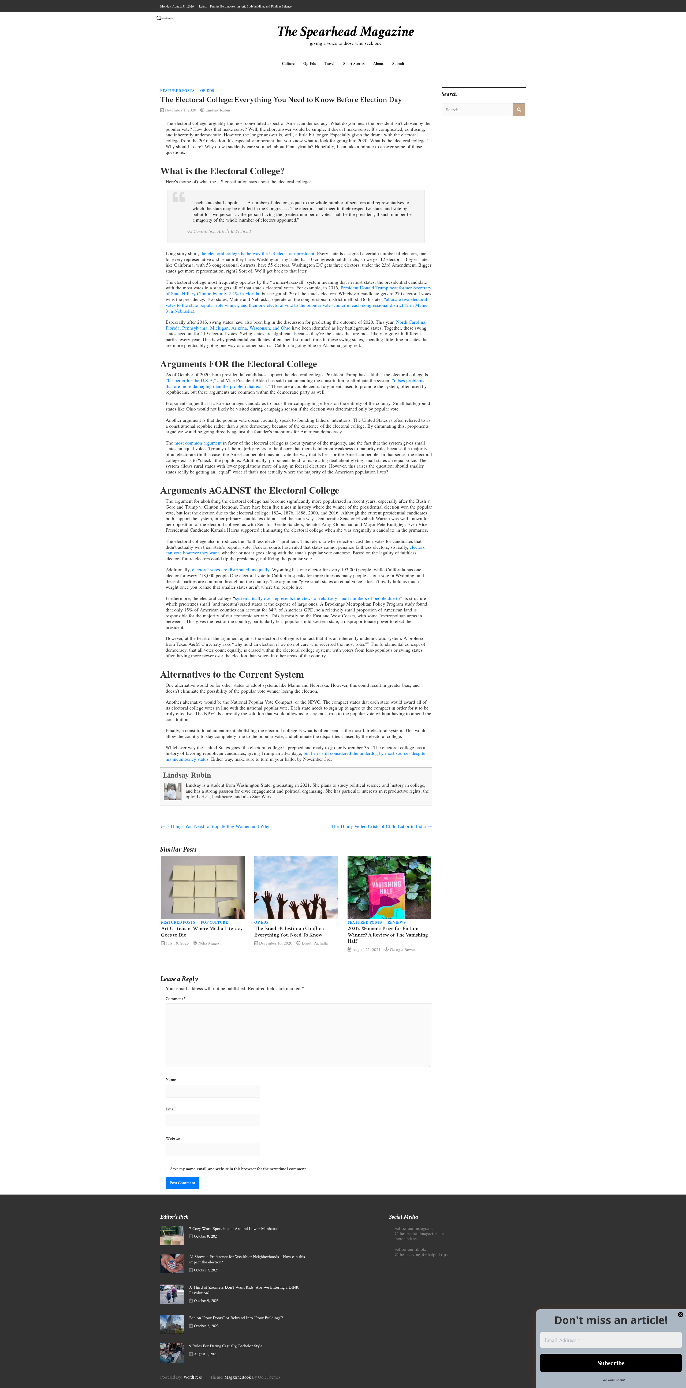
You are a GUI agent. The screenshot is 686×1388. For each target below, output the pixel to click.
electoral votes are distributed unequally (230, 569)
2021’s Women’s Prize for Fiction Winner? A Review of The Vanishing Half (388, 935)
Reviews (396, 922)
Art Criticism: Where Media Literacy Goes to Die (202, 931)
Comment (175, 999)
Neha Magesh (210, 943)
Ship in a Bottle (220, 6)
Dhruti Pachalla (315, 943)
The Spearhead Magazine (345, 31)
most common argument (198, 442)
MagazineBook (238, 1377)
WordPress (193, 1377)
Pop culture (214, 922)
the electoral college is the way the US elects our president (257, 253)
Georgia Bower (402, 949)
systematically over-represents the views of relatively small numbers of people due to (317, 598)
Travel (329, 63)
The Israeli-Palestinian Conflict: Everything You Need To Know (289, 931)
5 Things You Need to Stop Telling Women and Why (214, 826)
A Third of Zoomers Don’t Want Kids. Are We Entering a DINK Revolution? (244, 1290)
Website (173, 1138)
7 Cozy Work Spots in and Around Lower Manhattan (234, 1229)
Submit (398, 63)
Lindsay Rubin (218, 110)
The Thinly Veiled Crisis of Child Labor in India (381, 826)
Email (171, 1109)
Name (171, 1080)
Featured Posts (177, 90)
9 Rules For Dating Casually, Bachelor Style (225, 1346)
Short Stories (353, 63)
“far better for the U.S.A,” (191, 380)
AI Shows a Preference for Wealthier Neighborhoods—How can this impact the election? (247, 1259)
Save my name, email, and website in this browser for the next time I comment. (238, 1169)
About (378, 63)
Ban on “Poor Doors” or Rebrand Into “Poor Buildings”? (236, 1318)
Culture (288, 63)
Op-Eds (309, 63)
